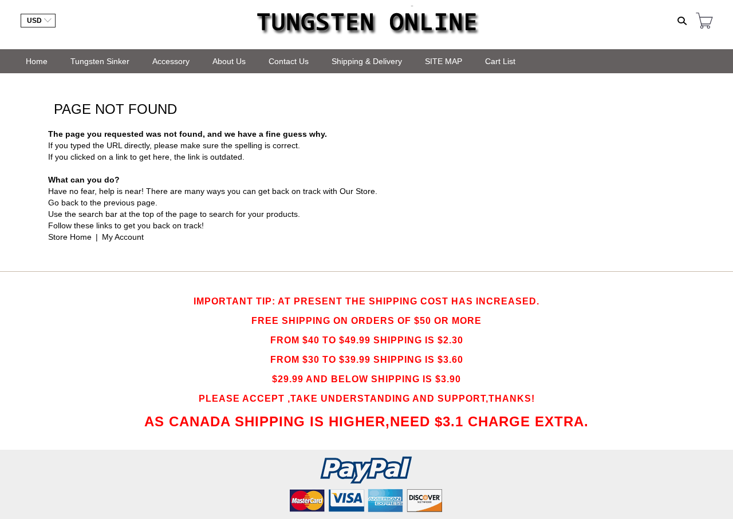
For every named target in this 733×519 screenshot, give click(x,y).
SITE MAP (443, 61)
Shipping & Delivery (367, 61)
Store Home (70, 236)
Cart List (500, 61)
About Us (229, 61)
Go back (63, 202)
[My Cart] (704, 21)
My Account (123, 236)
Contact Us (289, 61)
